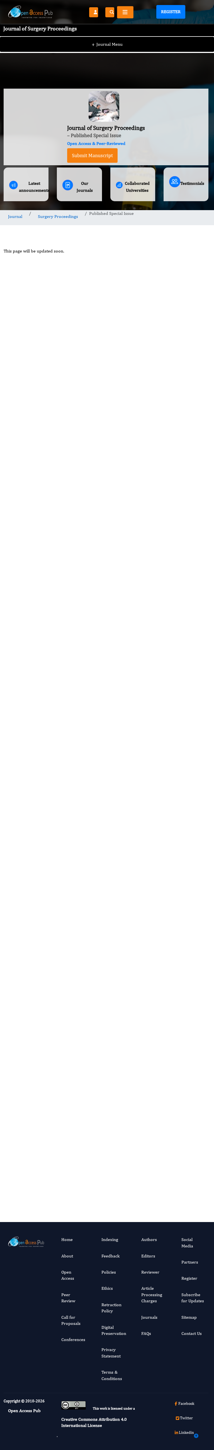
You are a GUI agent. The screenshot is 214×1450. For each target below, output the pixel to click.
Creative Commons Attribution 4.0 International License (94, 1422)
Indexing (109, 1239)
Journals (149, 1317)
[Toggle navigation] (125, 12)
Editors (148, 1256)
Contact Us (191, 1333)
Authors (149, 1239)
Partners (189, 1262)
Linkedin (186, 1432)
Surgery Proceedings (58, 216)
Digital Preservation (113, 1330)
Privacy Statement (111, 1352)
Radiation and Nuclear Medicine (185, 899)
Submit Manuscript (92, 155)
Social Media (187, 1242)
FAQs (146, 1333)
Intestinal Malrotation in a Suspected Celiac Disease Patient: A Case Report (185, 560)
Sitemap (189, 1317)
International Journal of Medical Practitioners (186, 1005)
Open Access (67, 1275)
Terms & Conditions (111, 1375)
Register (171, 11)
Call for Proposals (71, 1320)
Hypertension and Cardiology (187, 680)
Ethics (107, 1288)
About (67, 1256)
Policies (108, 1272)
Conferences (73, 1339)
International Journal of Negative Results (186, 793)
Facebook (186, 1403)
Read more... (186, 494)
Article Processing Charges (151, 1294)
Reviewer (150, 1272)
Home (67, 1239)
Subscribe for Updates (192, 1297)
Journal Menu (107, 44)
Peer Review (68, 1297)
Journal (15, 216)
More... (185, 1197)
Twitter (186, 1418)
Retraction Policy (111, 1307)
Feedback (110, 1256)
